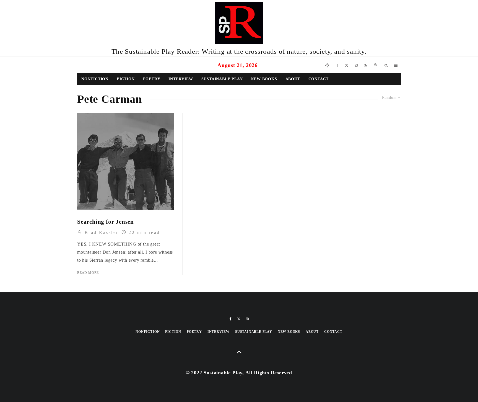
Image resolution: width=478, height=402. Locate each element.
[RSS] (365, 64)
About (292, 79)
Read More (88, 273)
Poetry (151, 79)
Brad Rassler (100, 232)
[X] (347, 64)
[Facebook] (337, 64)
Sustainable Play (222, 79)
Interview (180, 79)
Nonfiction (94, 79)
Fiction (126, 79)
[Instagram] (356, 64)
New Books (264, 79)
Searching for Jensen (105, 221)
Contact (318, 79)
